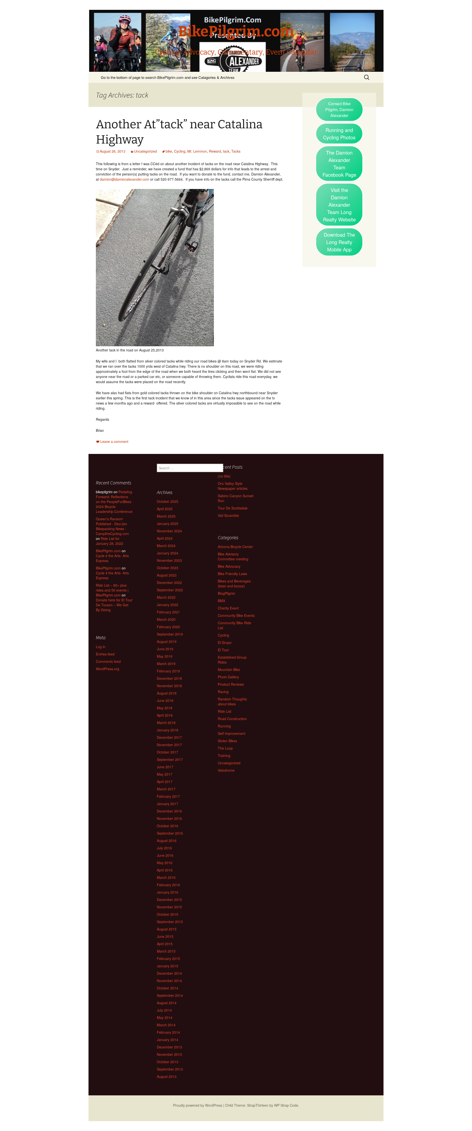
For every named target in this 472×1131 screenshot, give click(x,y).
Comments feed (108, 661)
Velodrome (226, 770)
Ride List (224, 711)
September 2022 (170, 589)
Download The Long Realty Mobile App (339, 242)
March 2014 (166, 1024)
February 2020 (168, 626)
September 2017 (170, 759)
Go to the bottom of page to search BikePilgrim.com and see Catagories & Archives (168, 77)
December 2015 (169, 899)
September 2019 (170, 634)
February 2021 (168, 611)
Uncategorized (145, 151)
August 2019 (167, 641)
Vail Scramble (228, 515)
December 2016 (169, 811)
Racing (223, 691)
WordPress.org (107, 668)
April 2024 (165, 538)
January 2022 (167, 604)
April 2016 (165, 870)
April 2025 (165, 508)
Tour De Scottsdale (233, 508)
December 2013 (169, 1046)
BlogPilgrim (226, 593)
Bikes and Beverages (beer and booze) (234, 583)
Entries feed (105, 654)
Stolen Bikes (227, 740)
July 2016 (164, 847)
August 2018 (167, 693)
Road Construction (232, 718)
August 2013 (167, 1076)
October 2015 (167, 914)
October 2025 (167, 501)
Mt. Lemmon (197, 151)
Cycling (179, 151)
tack (226, 151)
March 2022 (166, 597)
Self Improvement (231, 733)
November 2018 (169, 685)
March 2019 (166, 663)
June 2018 (165, 700)
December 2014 (169, 973)
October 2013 (167, 1061)
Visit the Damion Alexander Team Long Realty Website (339, 204)
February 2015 (168, 958)
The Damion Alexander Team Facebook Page (339, 163)
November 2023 (169, 560)
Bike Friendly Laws (232, 573)
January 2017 (167, 803)
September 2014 (170, 995)
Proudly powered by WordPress (197, 1105)
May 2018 (164, 707)
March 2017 (166, 788)
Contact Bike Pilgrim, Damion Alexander (339, 109)
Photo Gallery (228, 676)
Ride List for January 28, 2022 (109, 541)
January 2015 (167, 965)
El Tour (223, 649)
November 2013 (169, 1054)
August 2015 (167, 929)
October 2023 (167, 567)
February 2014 (168, 1032)
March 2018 (166, 722)
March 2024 (166, 545)
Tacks (235, 151)
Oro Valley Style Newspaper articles (233, 486)
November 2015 (169, 906)
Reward (215, 151)
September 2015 (170, 921)
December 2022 (169, 582)
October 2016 (167, 825)
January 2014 (167, 1039)
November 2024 (169, 530)
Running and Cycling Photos (339, 133)
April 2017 (165, 781)
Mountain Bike (229, 669)
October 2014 (167, 988)
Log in (100, 646)
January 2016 (167, 892)
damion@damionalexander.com (124, 179)
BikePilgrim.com (108, 550)
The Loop (225, 748)
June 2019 (165, 648)
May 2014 (164, 1017)
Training (224, 755)
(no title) (224, 476)
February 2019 (168, 670)
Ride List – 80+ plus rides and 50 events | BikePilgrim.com (112, 590)
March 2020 (166, 619)
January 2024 (167, 553)
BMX (221, 600)
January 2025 (167, 523)
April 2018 (165, 715)
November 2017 (169, 744)
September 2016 (170, 833)
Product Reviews (231, 684)
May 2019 (164, 656)
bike (169, 151)
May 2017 (164, 774)
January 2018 (167, 729)
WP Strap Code (286, 1105)
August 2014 (167, 1002)
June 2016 (165, 855)
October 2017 (167, 752)
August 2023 (167, 575)
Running (224, 726)
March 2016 (166, 877)
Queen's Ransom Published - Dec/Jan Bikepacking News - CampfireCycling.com (112, 526)
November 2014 (169, 980)
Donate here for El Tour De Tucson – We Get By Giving (114, 604)
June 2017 (165, 766)
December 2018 (169, 678)
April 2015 (165, 943)
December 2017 (169, 737)
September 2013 (170, 1069)
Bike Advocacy (229, 566)
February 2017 (168, 796)
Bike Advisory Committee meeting (233, 556)
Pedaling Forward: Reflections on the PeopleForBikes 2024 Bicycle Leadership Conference (114, 501)
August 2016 (167, 840)
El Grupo (225, 642)
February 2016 (168, 884)
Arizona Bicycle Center (235, 546)
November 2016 (169, 818)
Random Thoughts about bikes (232, 701)
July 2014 (164, 1010)
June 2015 (165, 936)
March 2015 (166, 951)
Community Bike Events (236, 615)
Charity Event (228, 608)
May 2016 (164, 862)
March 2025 (166, 516)
